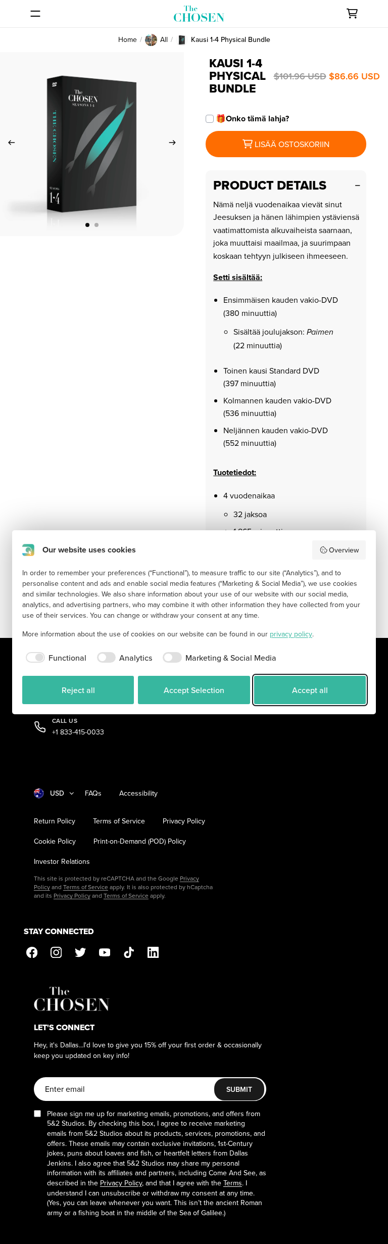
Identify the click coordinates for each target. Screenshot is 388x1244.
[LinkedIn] (153, 952)
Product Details (269, 185)
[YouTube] (104, 952)
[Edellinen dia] (8, 144)
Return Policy (54, 821)
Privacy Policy (184, 821)
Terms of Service (119, 821)
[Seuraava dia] (175, 144)
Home (127, 39)
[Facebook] (32, 952)
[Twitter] (80, 952)
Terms (232, 1183)
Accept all (310, 690)
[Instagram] (56, 952)
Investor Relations (62, 861)
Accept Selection (194, 690)
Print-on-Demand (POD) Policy (139, 841)
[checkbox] (54, 658)
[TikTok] (129, 952)
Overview (344, 550)
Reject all (78, 690)
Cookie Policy (55, 841)
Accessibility (138, 793)
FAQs (93, 793)
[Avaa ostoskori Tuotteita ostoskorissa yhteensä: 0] (352, 14)
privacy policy (291, 634)
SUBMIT (239, 1089)
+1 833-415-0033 (78, 732)
